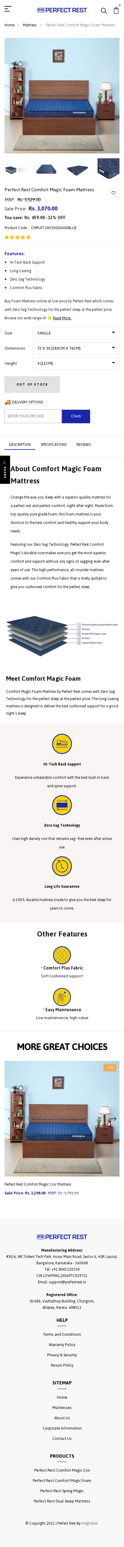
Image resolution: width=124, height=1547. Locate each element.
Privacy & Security (62, 1355)
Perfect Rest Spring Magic (62, 1491)
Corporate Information (62, 1428)
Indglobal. (90, 1523)
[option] (62, 1133)
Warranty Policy (62, 1344)
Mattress (30, 25)
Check (76, 416)
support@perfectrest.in (67, 1282)
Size (8, 333)
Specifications (54, 444)
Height (11, 363)
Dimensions (15, 348)
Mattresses (62, 1407)
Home (9, 25)
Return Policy (62, 1365)
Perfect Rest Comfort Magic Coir (62, 1470)
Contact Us (62, 1438)
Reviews (83, 444)
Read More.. (62, 318)
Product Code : (17, 228)
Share (4, 472)
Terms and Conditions (62, 1334)
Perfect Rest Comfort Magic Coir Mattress (38, 1184)
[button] (17, 237)
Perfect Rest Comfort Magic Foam (62, 1480)
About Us (62, 1418)
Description (20, 444)
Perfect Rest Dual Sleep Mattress (62, 1501)
